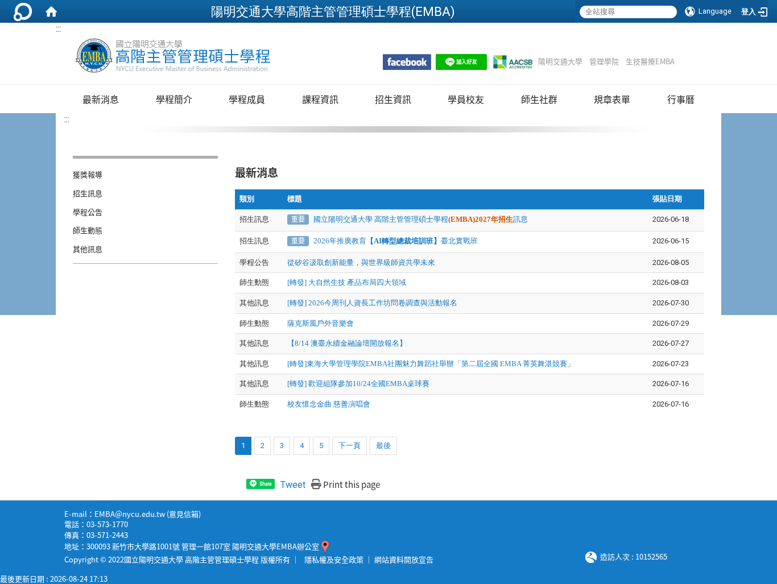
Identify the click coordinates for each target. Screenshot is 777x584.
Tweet (292, 484)
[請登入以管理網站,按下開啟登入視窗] (23, 11)
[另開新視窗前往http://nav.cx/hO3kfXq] (461, 62)
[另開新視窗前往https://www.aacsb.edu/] (512, 62)
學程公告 (87, 211)
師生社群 (539, 99)
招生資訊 (393, 99)
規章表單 (612, 99)
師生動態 (87, 230)
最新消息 (100, 99)
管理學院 (604, 61)
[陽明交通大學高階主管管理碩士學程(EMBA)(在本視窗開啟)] (172, 56)
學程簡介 (174, 99)
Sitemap (689, 61)
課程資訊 (320, 99)
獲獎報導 (87, 174)
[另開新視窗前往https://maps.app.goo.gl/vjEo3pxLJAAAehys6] (325, 546)
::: (58, 28)
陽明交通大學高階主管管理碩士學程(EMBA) (333, 11)
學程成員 (247, 99)
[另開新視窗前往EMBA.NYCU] (407, 62)
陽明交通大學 (560, 61)
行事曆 (681, 99)
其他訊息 (87, 248)
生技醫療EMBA (650, 61)
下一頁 (349, 445)
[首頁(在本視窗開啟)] (51, 11)
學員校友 (466, 99)
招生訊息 (87, 193)
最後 (383, 445)
